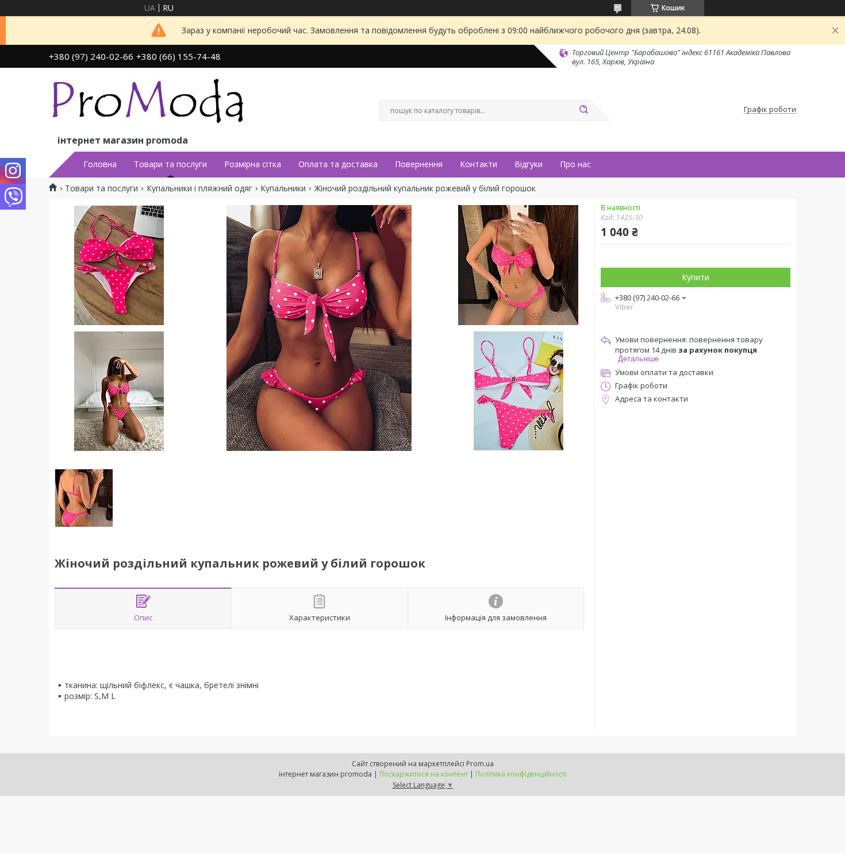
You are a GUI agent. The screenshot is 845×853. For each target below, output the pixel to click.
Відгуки (528, 164)
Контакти (478, 164)
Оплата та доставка (338, 164)
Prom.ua (480, 764)
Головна (100, 164)
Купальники (283, 188)
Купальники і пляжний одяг (199, 188)
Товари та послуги (170, 164)
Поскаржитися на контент (423, 774)
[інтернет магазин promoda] (149, 104)
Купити (695, 277)
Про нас (575, 164)
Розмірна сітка (252, 164)
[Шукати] (583, 110)
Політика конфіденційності (521, 774)
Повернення (419, 164)
